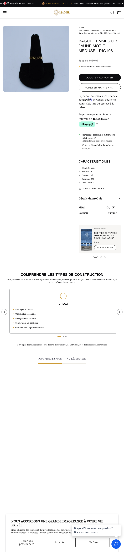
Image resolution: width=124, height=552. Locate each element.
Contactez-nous (10, 460)
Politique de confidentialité (16, 473)
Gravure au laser (73, 482)
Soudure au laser (73, 477)
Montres (69, 439)
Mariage (69, 435)
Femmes (69, 426)
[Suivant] (120, 312)
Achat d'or (70, 460)
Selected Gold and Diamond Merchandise (96, 30)
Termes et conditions (13, 465)
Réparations (71, 465)
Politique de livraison (13, 469)
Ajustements (71, 469)
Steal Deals (70, 443)
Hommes (69, 431)
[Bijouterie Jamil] (62, 13)
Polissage (69, 473)
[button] (112, 12)
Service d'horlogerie (75, 490)
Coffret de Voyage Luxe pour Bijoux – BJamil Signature (105, 235)
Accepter (60, 542)
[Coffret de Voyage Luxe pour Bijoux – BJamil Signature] (86, 239)
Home (81, 27)
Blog (5, 486)
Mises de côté (9, 482)
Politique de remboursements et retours (23, 477)
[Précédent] (4, 312)
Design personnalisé (75, 486)
